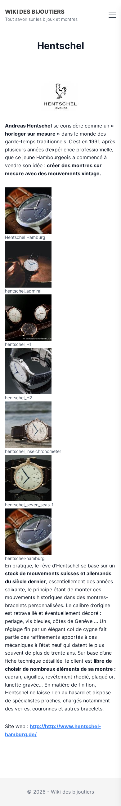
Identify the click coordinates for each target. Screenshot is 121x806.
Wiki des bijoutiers (35, 11)
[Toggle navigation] (112, 15)
